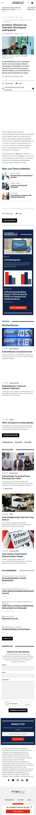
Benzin (18, 153)
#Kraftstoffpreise (10, 325)
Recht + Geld (19, 17)
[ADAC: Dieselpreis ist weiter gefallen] (18, 408)
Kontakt (21, 800)
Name (3, 672)
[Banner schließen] (31, 806)
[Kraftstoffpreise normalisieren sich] (18, 337)
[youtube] (13, 780)
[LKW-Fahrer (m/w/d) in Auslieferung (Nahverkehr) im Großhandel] (18, 602)
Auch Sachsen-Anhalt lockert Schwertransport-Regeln (14, 555)
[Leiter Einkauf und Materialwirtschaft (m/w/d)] (15, 589)
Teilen (20, 83)
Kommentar (5, 679)
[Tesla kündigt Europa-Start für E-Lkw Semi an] (18, 503)
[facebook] (8, 780)
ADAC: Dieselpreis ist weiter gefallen (17, 423)
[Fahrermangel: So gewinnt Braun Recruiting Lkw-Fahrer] (18, 461)
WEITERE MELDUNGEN (10, 435)
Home (3, 17)
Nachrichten (10, 17)
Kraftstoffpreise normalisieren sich (17, 352)
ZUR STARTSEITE (9, 221)
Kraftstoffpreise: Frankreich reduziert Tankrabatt (14, 387)
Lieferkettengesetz (12, 260)
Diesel (22, 156)
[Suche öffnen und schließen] (28, 2)
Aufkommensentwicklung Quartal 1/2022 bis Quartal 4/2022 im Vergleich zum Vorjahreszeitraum (15, 295)
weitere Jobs (7, 638)
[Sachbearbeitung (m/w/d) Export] (11, 627)
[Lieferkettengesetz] (18, 246)
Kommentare (9, 83)
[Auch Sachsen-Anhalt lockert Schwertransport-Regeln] (18, 539)
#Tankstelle (27, 442)
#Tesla (11, 514)
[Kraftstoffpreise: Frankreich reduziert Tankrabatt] (18, 371)
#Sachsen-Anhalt (14, 551)
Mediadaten (9, 800)
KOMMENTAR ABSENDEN (18, 710)
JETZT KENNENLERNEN (18, 308)
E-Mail (4, 665)
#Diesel (11, 419)
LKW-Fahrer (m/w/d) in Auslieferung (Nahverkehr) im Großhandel (17, 607)
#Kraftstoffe (18, 442)
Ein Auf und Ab (8, 302)
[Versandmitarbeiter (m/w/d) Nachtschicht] (14, 576)
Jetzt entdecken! (18, 811)
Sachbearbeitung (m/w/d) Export (16, 629)
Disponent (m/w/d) (10, 619)
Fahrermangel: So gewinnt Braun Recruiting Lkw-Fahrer (16, 477)
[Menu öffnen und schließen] (3, 3)
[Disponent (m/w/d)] (8, 616)
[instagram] (18, 780)
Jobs (29, 800)
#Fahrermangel (13, 473)
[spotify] (27, 780)
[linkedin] (22, 780)
